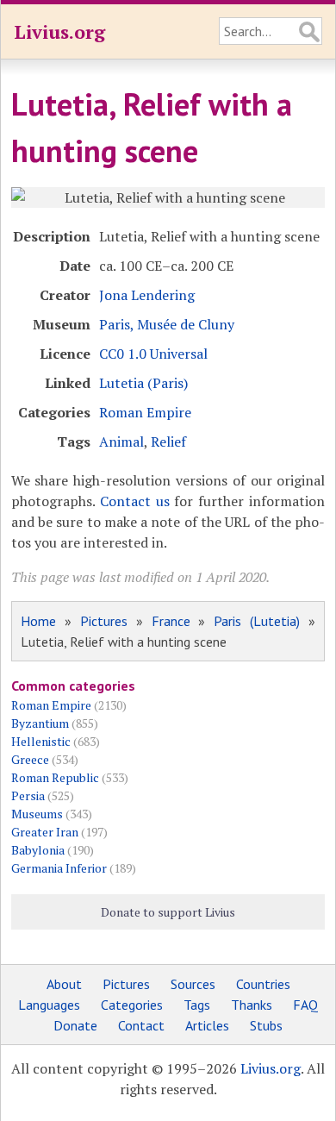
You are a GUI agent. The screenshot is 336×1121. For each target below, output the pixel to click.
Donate (75, 1025)
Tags (197, 1004)
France (171, 620)
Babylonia (38, 850)
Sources (193, 984)
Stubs (266, 1025)
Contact (141, 1025)
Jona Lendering (147, 294)
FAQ (305, 1004)
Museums (37, 813)
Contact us (135, 501)
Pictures (104, 620)
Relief (168, 441)
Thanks (251, 1004)
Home (38, 620)
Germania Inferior (59, 868)
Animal (121, 441)
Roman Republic (55, 777)
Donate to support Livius (168, 912)
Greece (30, 759)
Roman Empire (145, 412)
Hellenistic (41, 741)
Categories (132, 1004)
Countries (263, 984)
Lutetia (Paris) (143, 382)
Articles (207, 1025)
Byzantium (40, 723)
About (64, 984)
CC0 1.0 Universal (153, 353)
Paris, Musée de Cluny (166, 324)
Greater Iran (44, 832)
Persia (28, 795)
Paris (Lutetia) (257, 620)
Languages (49, 1004)
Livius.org (59, 31)
